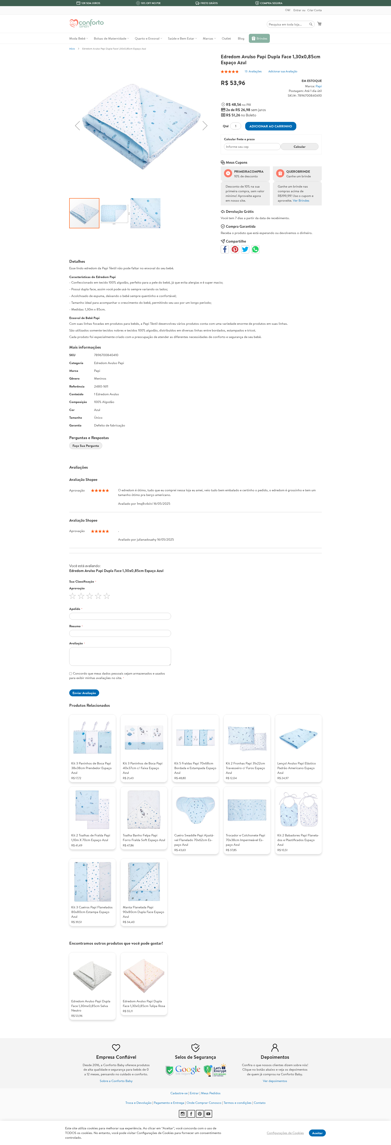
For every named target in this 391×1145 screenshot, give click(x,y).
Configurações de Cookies (285, 1133)
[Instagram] (183, 1116)
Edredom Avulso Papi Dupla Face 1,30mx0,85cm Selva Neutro (90, 1006)
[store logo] (86, 23)
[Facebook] (191, 1116)
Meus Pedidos (211, 1093)
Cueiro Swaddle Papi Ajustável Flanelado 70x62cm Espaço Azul (194, 840)
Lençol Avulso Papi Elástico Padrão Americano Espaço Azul (296, 768)
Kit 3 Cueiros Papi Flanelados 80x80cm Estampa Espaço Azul (92, 912)
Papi (319, 86)
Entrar (297, 10)
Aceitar (317, 1133)
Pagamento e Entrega (169, 1102)
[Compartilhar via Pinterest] (235, 249)
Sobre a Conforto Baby (116, 1081)
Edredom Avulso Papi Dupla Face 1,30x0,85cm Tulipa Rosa (144, 1003)
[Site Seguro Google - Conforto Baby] (183, 1075)
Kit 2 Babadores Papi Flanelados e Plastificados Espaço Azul (298, 840)
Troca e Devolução (138, 1102)
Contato (260, 1102)
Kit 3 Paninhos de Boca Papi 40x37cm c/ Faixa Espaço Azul (143, 768)
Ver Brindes (301, 200)
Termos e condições (238, 1102)
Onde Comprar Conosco (204, 1102)
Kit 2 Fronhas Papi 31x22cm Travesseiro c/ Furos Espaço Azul (245, 768)
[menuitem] (78, 38)
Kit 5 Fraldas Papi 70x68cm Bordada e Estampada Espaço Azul (195, 768)
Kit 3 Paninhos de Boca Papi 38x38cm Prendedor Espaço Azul (91, 768)
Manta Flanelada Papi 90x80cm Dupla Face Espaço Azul (143, 912)
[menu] (195, 38)
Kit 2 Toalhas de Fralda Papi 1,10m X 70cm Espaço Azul (90, 837)
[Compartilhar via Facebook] (225, 249)
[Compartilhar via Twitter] (245, 249)
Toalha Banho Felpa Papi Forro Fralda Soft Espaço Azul (144, 837)
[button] (77, 126)
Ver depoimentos (275, 1081)
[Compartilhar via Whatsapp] (255, 249)
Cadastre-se (179, 1093)
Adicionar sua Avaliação (282, 71)
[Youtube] (208, 1116)
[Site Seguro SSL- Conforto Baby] (215, 1075)
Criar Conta (314, 10)
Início (72, 48)
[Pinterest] (200, 1116)
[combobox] (291, 24)
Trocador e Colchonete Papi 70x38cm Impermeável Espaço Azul (245, 840)
